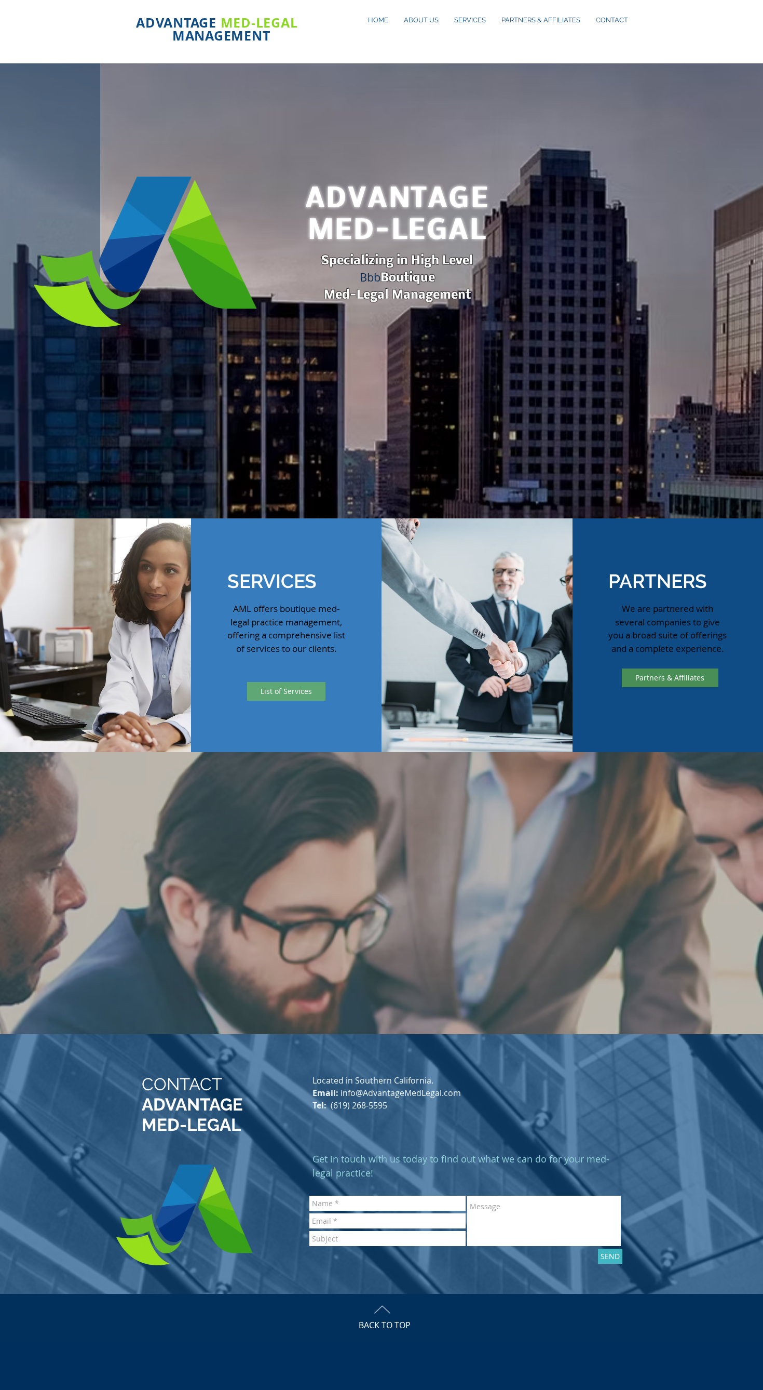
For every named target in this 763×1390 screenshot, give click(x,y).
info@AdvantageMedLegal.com (400, 1093)
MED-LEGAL (259, 23)
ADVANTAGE (178, 23)
